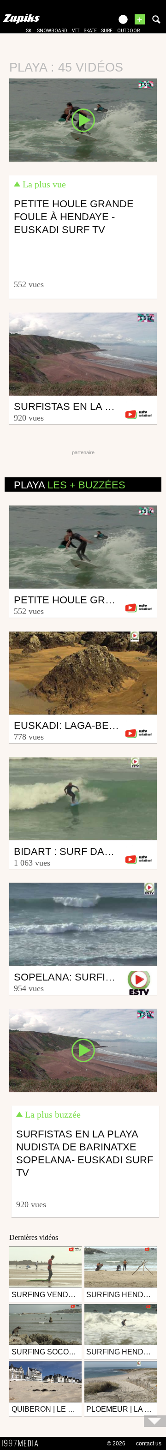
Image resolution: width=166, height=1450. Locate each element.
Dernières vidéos (33, 1237)
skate (90, 30)
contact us (148, 1443)
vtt (75, 30)
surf (107, 30)
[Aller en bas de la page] (155, 1421)
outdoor (128, 30)
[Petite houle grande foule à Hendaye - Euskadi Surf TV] (83, 119)
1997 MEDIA (22, 1443)
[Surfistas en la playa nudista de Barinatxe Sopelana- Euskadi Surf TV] (83, 1049)
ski (29, 30)
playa (69, 485)
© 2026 (116, 1443)
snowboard (52, 30)
